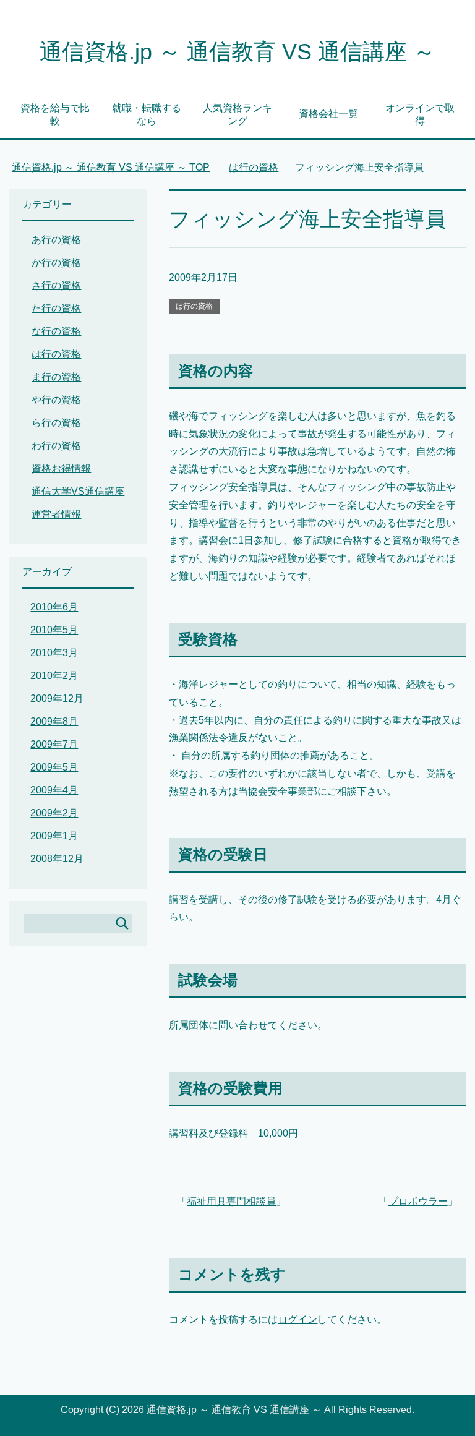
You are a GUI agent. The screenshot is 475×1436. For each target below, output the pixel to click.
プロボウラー (418, 1201)
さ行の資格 (56, 285)
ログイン (297, 1319)
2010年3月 (54, 652)
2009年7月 (54, 744)
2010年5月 (54, 630)
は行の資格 (194, 306)
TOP (111, 167)
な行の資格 (56, 331)
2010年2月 (54, 675)
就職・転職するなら (146, 114)
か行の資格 (56, 262)
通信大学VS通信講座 (78, 491)
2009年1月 (54, 836)
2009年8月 (54, 721)
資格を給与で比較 (55, 114)
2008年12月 (56, 858)
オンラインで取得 (420, 114)
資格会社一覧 (328, 113)
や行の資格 (56, 400)
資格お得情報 (61, 468)
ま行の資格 (56, 377)
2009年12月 (56, 698)
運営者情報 (56, 514)
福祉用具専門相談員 (231, 1201)
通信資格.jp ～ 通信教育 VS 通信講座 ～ (237, 51)
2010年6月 (54, 607)
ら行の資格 (56, 422)
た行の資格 (56, 308)
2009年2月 (54, 813)
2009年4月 (54, 790)
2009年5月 (54, 767)
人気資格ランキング (237, 114)
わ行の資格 (56, 445)
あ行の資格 (56, 239)
